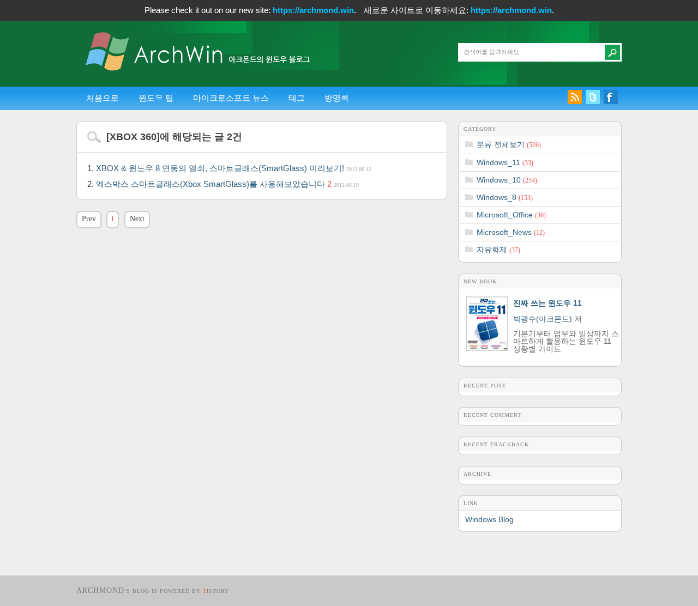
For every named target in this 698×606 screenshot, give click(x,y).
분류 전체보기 (509, 144)
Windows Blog (489, 519)
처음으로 (102, 97)
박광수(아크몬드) (542, 318)
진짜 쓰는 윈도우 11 (547, 303)
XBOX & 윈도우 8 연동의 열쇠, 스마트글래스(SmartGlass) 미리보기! (233, 168)
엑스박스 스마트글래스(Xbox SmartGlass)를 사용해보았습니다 (227, 184)
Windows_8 (505, 197)
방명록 (336, 97)
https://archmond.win (313, 10)
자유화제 (498, 249)
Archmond (100, 590)
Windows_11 (505, 162)
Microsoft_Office (511, 214)
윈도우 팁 (156, 97)
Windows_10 (507, 179)
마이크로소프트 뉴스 (231, 97)
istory (216, 591)
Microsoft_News (511, 232)
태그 (296, 97)
